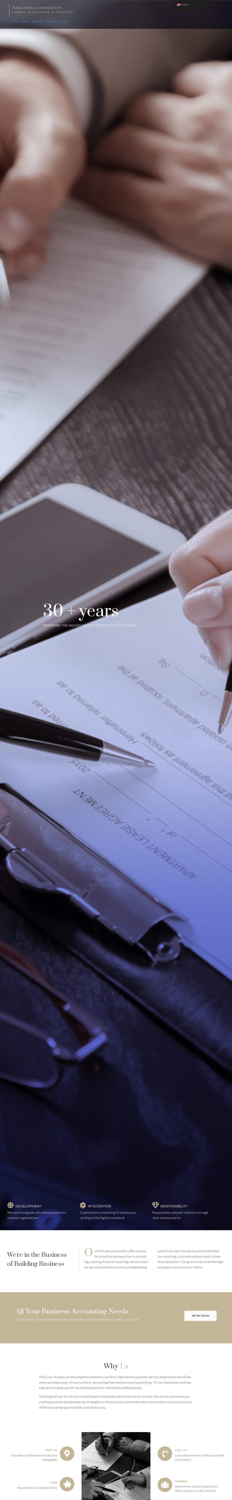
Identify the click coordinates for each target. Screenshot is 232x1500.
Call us (181, 1450)
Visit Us (51, 1450)
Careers (181, 1481)
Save (53, 1482)
